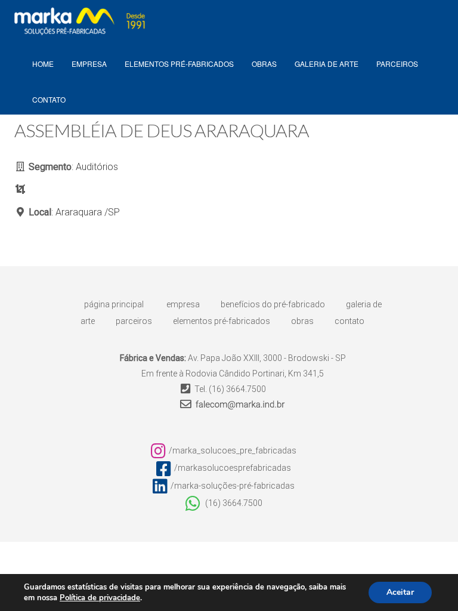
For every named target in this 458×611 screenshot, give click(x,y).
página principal (114, 304)
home (43, 63)
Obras (264, 63)
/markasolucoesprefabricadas (232, 468)
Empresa (183, 304)
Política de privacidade (100, 598)
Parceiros (397, 63)
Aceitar (400, 592)
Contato (49, 99)
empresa (89, 63)
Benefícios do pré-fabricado (273, 304)
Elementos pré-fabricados (179, 63)
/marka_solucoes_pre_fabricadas (232, 450)
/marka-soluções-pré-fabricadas (233, 485)
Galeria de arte (326, 63)
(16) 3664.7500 (237, 389)
